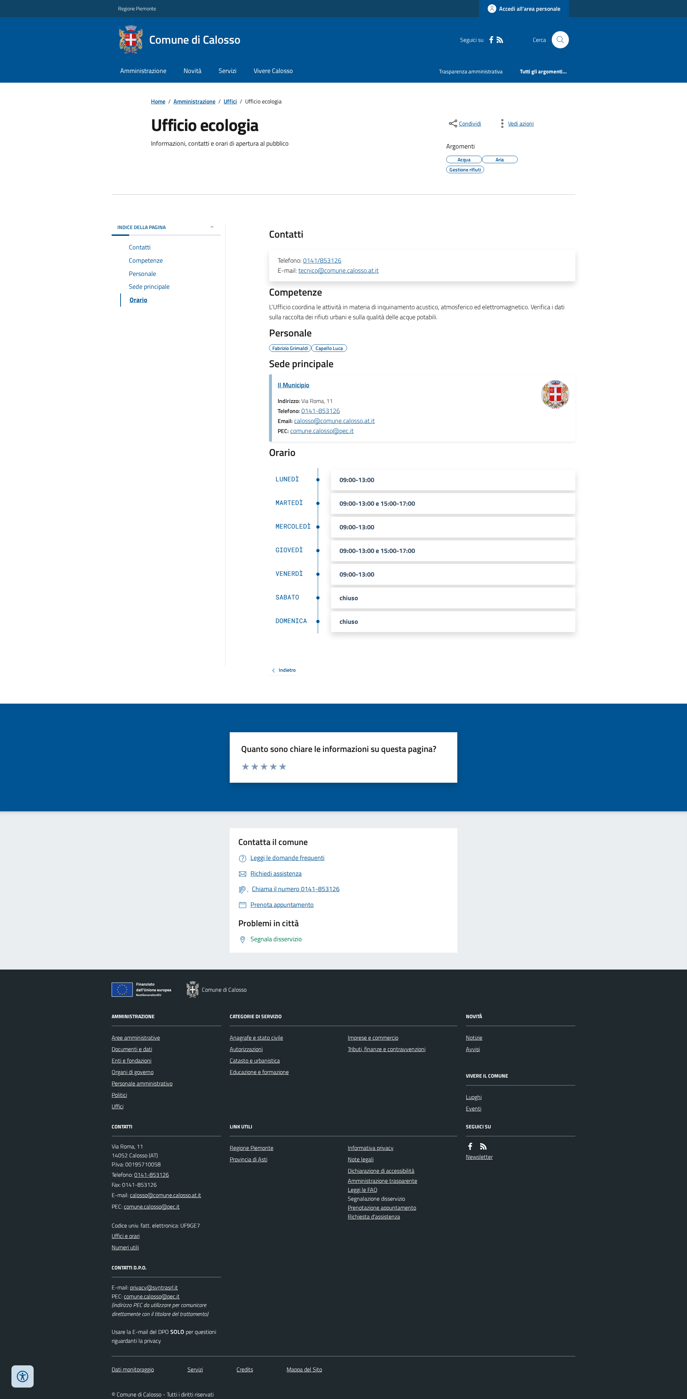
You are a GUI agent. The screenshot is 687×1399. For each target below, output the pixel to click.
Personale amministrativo (142, 1083)
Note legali (361, 1159)
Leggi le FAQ (362, 1189)
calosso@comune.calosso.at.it (334, 421)
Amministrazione (143, 71)
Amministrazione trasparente (382, 1180)
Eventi (473, 1108)
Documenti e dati (132, 1049)
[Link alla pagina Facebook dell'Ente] (470, 1146)
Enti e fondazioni (131, 1060)
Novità (192, 71)
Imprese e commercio (373, 1037)
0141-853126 (320, 411)
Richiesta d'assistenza (374, 1216)
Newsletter (479, 1156)
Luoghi (474, 1097)
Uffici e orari (126, 1236)
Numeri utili (125, 1247)
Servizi (228, 71)
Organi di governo (133, 1072)
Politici (119, 1094)
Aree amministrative (136, 1037)
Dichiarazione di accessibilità (381, 1170)
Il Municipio (294, 385)
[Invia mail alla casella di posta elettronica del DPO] (154, 1287)
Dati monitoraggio (133, 1369)
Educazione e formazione (259, 1072)
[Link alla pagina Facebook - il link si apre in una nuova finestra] (491, 39)
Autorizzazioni (246, 1049)
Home (158, 101)
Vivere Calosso (273, 71)
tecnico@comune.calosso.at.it (338, 270)
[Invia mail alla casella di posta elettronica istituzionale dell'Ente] (165, 1195)
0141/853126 (322, 260)
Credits (245, 1369)
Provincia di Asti (248, 1159)
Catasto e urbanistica (255, 1060)
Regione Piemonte (137, 8)
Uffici (230, 101)
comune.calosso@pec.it (322, 431)
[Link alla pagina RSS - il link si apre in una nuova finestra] (500, 39)
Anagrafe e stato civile (256, 1037)
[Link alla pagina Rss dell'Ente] (483, 1146)
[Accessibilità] (22, 1376)
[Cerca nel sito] (557, 39)
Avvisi (473, 1049)
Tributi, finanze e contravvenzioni (386, 1049)
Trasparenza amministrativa (471, 71)
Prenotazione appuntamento (382, 1207)
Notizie (474, 1037)
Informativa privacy (371, 1147)
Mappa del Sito (304, 1369)
